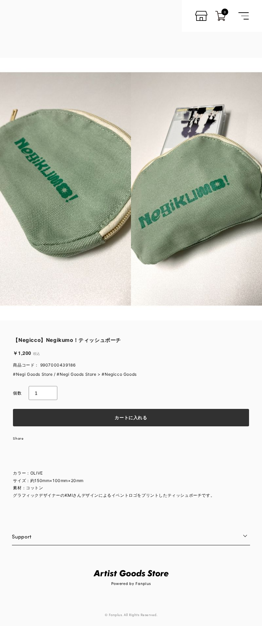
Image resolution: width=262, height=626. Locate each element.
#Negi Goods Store (33, 374)
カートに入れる (131, 417)
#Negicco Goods (119, 374)
